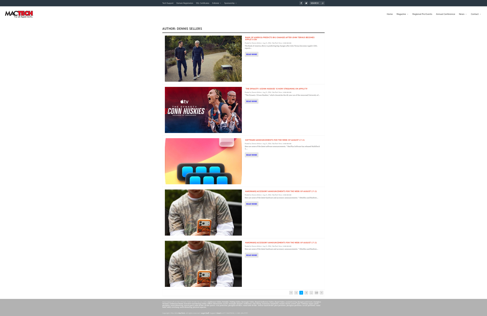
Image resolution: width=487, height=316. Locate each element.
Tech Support (167, 3)
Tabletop (304, 303)
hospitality (275, 303)
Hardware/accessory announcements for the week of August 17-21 (281, 191)
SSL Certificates (202, 3)
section (282, 303)
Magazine (401, 14)
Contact (475, 14)
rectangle (232, 303)
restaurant (266, 303)
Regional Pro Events (422, 14)
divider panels (209, 305)
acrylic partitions (308, 305)
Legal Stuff (205, 313)
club (254, 303)
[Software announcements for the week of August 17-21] (203, 161)
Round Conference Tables (264, 302)
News (461, 14)
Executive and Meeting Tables (195, 303)
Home (390, 14)
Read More (251, 54)
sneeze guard (189, 305)
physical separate (199, 307)
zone (298, 303)
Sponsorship (229, 3)
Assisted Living (291, 302)
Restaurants (217, 303)
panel (316, 303)
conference (248, 303)
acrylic (225, 303)
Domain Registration (184, 3)
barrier (287, 303)
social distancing (177, 305)
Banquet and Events (305, 302)
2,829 (316, 294)
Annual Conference (445, 14)
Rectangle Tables (247, 302)
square (311, 303)
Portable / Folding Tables (231, 302)
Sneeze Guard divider (266, 305)
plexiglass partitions (294, 305)
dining (258, 303)
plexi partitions (280, 305)
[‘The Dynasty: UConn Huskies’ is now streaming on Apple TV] (203, 110)
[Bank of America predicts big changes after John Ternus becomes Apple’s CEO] (203, 59)
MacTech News (277, 43)
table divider (199, 305)
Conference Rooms (176, 303)
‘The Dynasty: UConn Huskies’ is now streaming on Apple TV (276, 88)
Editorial (215, 3)
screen (293, 303)
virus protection (222, 305)
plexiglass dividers (235, 305)
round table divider (250, 305)
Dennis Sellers (257, 43)
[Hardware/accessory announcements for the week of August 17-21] (203, 212)
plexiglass (166, 305)
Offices (210, 303)
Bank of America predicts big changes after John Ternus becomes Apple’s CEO (279, 38)
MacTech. (181, 313)
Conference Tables (214, 302)
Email (219, 313)
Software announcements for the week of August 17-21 (275, 140)
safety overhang (173, 307)
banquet (240, 303)
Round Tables (280, 302)
